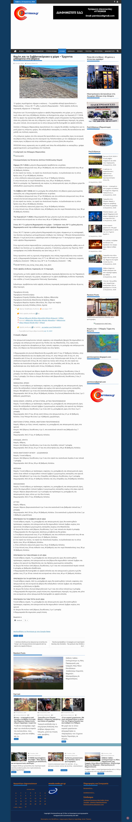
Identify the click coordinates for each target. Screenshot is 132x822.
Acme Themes (86, 819)
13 (40, 798)
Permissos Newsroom (32, 63)
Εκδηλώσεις (27, 772)
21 (45, 801)
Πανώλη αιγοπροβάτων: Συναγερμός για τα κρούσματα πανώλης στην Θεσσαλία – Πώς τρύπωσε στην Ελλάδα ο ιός (67, 644)
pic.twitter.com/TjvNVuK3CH (51, 327)
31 (25, 807)
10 (25, 798)
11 (30, 798)
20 (40, 801)
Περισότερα (98, 51)
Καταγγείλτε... (88, 788)
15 (16, 801)
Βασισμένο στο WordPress (50, 819)
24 (25, 804)
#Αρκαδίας (51, 320)
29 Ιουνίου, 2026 (107, 753)
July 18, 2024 (48, 331)
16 (21, 801)
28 (45, 804)
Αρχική (21, 51)
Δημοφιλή (71, 51)
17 (25, 801)
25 (30, 804)
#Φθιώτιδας (29, 320)
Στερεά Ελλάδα (51, 51)
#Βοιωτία (28, 318)
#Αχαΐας (44, 320)
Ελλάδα (62, 51)
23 (21, 804)
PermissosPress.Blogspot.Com (94, 804)
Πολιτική (88, 51)
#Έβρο (61, 318)
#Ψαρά (42, 323)
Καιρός (20, 635)
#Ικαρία (26, 323)
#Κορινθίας (37, 320)
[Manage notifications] (127, 818)
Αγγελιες (14, 772)
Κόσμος (80, 51)
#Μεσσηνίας (61, 320)
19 (35, 801)
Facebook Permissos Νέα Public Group (96, 800)
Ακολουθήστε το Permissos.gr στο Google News (31, 631)
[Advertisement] (66, 35)
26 (35, 804)
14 (45, 798)
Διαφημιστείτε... (89, 792)
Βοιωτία (28, 51)
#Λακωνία (54, 318)
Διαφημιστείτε (110, 51)
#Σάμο (21, 323)
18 (30, 801)
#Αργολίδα (41, 318)
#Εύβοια (34, 318)
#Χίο (36, 323)
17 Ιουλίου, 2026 (33, 753)
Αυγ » (20, 807)
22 (16, 804)
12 (35, 798)
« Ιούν (15, 807)
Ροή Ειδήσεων (38, 51)
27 (40, 804)
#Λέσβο (32, 323)
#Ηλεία (47, 318)
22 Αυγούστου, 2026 (20, 712)
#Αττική (22, 318)
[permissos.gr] (15, 51)
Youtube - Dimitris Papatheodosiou (95, 802)
